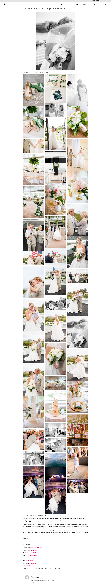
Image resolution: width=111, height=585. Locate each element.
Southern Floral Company (31, 552)
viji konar (33, 576)
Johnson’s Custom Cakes (30, 558)
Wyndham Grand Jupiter (37, 547)
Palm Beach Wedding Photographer (46, 568)
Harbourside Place (51, 549)
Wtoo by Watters (31, 562)
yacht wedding (57, 568)
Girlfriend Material (29, 560)
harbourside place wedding (32, 568)
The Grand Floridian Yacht (41, 549)
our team (72, 537)
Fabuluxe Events (33, 550)
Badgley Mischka (32, 563)
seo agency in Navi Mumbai (36, 582)
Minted (28, 565)
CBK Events (28, 553)
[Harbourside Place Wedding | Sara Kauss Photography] (33, 90)
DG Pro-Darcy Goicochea (35, 557)
